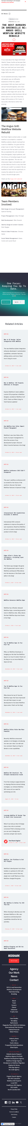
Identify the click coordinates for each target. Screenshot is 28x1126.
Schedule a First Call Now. (7, 2)
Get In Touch (14, 960)
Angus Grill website (16, 179)
